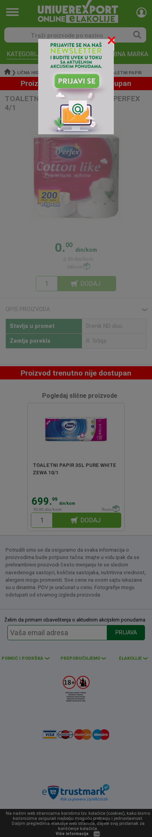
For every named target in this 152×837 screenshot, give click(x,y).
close (112, 41)
